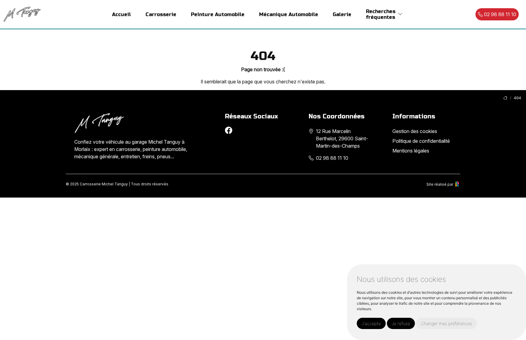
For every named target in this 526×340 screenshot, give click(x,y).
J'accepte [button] (371, 323)
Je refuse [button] (401, 323)
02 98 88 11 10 (499, 14)
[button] (400, 14)
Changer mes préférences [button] (446, 323)
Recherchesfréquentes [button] (380, 14)
